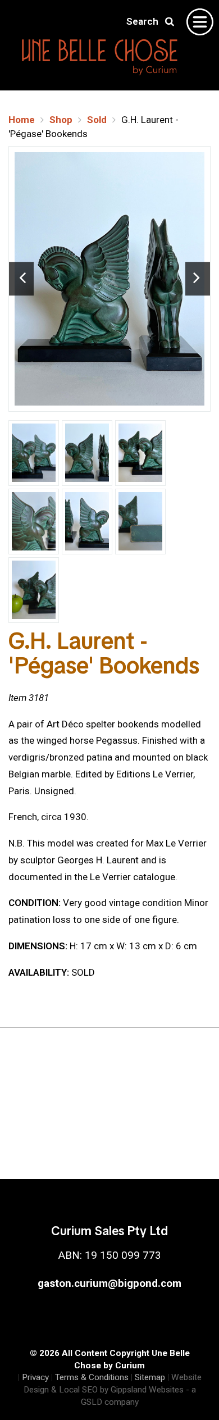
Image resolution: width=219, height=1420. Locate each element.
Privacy (35, 1377)
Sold (97, 119)
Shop (60, 119)
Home (21, 119)
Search (145, 21)
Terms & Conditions (92, 1377)
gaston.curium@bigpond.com (109, 1283)
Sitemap (150, 1377)
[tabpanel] (109, 279)
